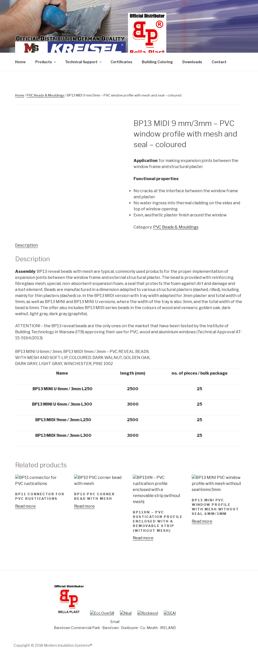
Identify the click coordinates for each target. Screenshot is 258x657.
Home (20, 62)
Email (114, 621)
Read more (25, 506)
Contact (219, 62)
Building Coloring (157, 62)
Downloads (192, 62)
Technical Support (81, 62)
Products (43, 62)
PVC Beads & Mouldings (45, 95)
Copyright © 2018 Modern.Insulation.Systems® (53, 645)
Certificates (121, 62)
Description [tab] (26, 245)
